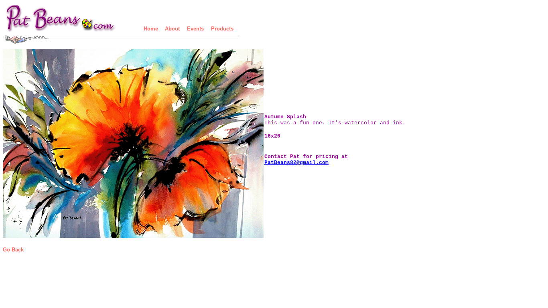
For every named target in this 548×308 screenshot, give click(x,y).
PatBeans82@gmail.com (296, 163)
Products (222, 29)
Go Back (13, 250)
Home (151, 29)
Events (195, 29)
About (172, 29)
